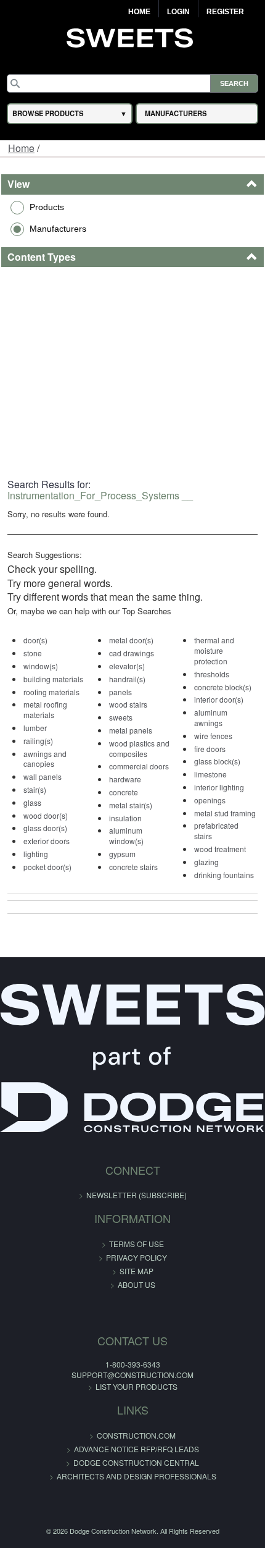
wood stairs (128, 704)
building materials (53, 679)
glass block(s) (217, 761)
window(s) (40, 666)
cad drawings (131, 653)
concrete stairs (133, 866)
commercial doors (139, 766)
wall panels (42, 776)
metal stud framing (225, 813)
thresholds (211, 674)
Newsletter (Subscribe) (136, 1195)
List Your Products (136, 1386)
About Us (136, 1284)
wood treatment (220, 849)
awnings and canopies (45, 758)
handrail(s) (127, 679)
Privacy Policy (136, 1257)
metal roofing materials (45, 709)
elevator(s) (127, 666)
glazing (206, 861)
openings (210, 800)
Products (47, 207)
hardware (125, 779)
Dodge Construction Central (136, 1462)
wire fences (213, 735)
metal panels (130, 730)
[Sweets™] (133, 36)
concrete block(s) (222, 687)
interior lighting (219, 787)
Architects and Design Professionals (136, 1476)
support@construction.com (132, 1374)
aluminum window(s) (126, 835)
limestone (210, 774)
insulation (125, 818)
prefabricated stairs (216, 830)
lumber (35, 727)
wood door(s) (45, 815)
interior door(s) (218, 699)
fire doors (210, 748)
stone (32, 653)
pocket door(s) (47, 866)
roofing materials (51, 692)
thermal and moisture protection (214, 650)
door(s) (35, 640)
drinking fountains (224, 874)
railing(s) (38, 740)
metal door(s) (131, 640)
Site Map (136, 1271)
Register (225, 11)
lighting (35, 853)
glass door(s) (45, 828)
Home (139, 11)
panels (120, 692)
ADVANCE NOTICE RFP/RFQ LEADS (136, 1449)
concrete (123, 792)
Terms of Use (136, 1243)
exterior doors (46, 840)
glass (32, 802)
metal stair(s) (130, 805)
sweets (120, 717)
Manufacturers (58, 229)
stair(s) (34, 789)
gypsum (122, 853)
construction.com (136, 1435)
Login (178, 11)
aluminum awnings (210, 717)
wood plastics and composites (139, 748)
